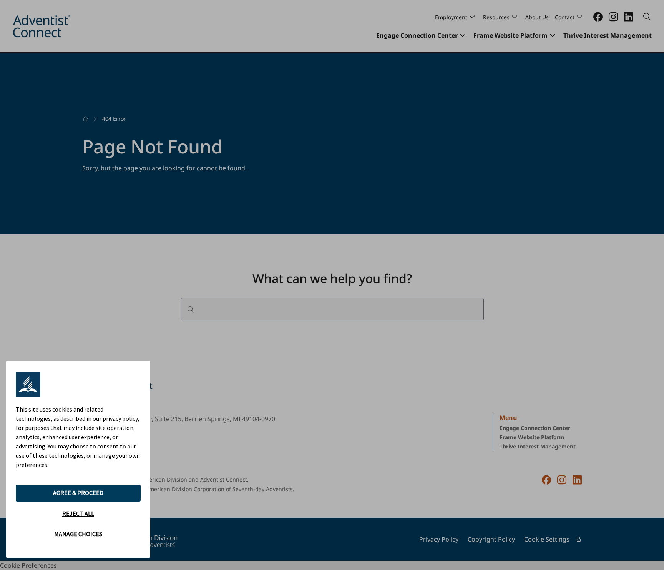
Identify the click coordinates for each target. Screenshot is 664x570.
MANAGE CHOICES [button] (78, 534)
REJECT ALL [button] (78, 513)
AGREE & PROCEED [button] (78, 493)
